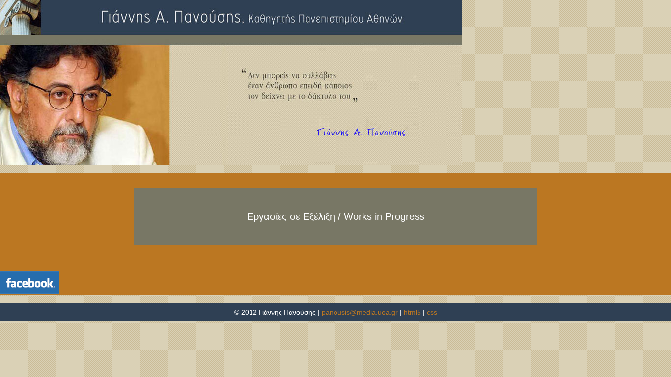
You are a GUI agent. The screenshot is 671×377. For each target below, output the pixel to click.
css (432, 312)
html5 (412, 312)
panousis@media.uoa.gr (361, 312)
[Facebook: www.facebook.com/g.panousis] (29, 282)
